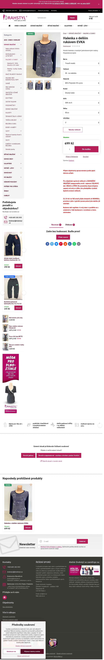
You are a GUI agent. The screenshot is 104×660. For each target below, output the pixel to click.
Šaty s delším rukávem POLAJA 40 (16, 327)
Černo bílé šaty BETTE (15, 336)
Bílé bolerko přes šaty (16, 318)
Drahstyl (71, 160)
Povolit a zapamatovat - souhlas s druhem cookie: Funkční (58, 455)
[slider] (76, 46)
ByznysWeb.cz (58, 656)
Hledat (72, 18)
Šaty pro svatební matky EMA (16, 345)
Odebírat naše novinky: (27, 548)
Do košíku (86, 149)
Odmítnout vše (11, 651)
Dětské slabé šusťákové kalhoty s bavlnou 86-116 (12, 259)
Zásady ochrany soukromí (64, 653)
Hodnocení (67, 46)
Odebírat (82, 541)
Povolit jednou (28, 455)
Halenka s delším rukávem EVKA (16, 523)
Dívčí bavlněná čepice (13, 302)
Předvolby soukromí (49, 653)
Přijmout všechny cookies (32, 651)
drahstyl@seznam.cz (13, 578)
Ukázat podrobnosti (23, 656)
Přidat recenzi (63, 237)
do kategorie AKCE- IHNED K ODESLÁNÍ (64, 3)
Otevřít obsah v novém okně (52, 461)
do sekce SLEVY (85, 3)
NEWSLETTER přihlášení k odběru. (51, 547)
